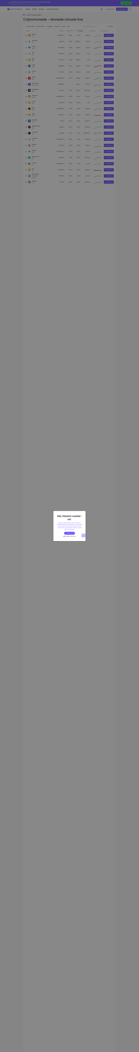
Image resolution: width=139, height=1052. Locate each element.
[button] (69, 536)
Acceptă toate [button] (69, 533)
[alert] (69, 526)
